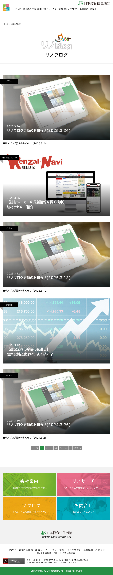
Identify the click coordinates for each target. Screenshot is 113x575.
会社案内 (84, 9)
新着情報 (9, 305)
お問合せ (94, 9)
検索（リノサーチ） (47, 9)
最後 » (77, 448)
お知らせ (9, 81)
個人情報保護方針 (44, 553)
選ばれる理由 (29, 9)
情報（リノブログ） (70, 550)
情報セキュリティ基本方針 (65, 553)
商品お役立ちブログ (9, 157)
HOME (17, 9)
